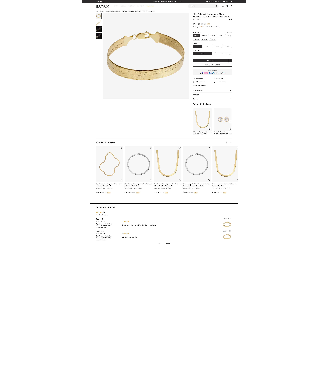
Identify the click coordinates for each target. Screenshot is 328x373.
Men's (101, 11)
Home (97, 11)
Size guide (229, 32)
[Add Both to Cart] (209, 129)
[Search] (216, 6)
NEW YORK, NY (101, 1)
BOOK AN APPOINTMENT (215, 1)
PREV (160, 243)
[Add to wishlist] (230, 60)
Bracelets (107, 11)
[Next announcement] (181, 2)
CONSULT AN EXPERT (212, 64)
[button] (212, 72)
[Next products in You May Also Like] (230, 142)
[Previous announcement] (148, 2)
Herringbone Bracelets (115, 11)
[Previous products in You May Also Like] (227, 142)
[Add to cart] (122, 180)
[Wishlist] (227, 6)
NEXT (168, 243)
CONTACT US (229, 1)
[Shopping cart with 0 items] (231, 6)
